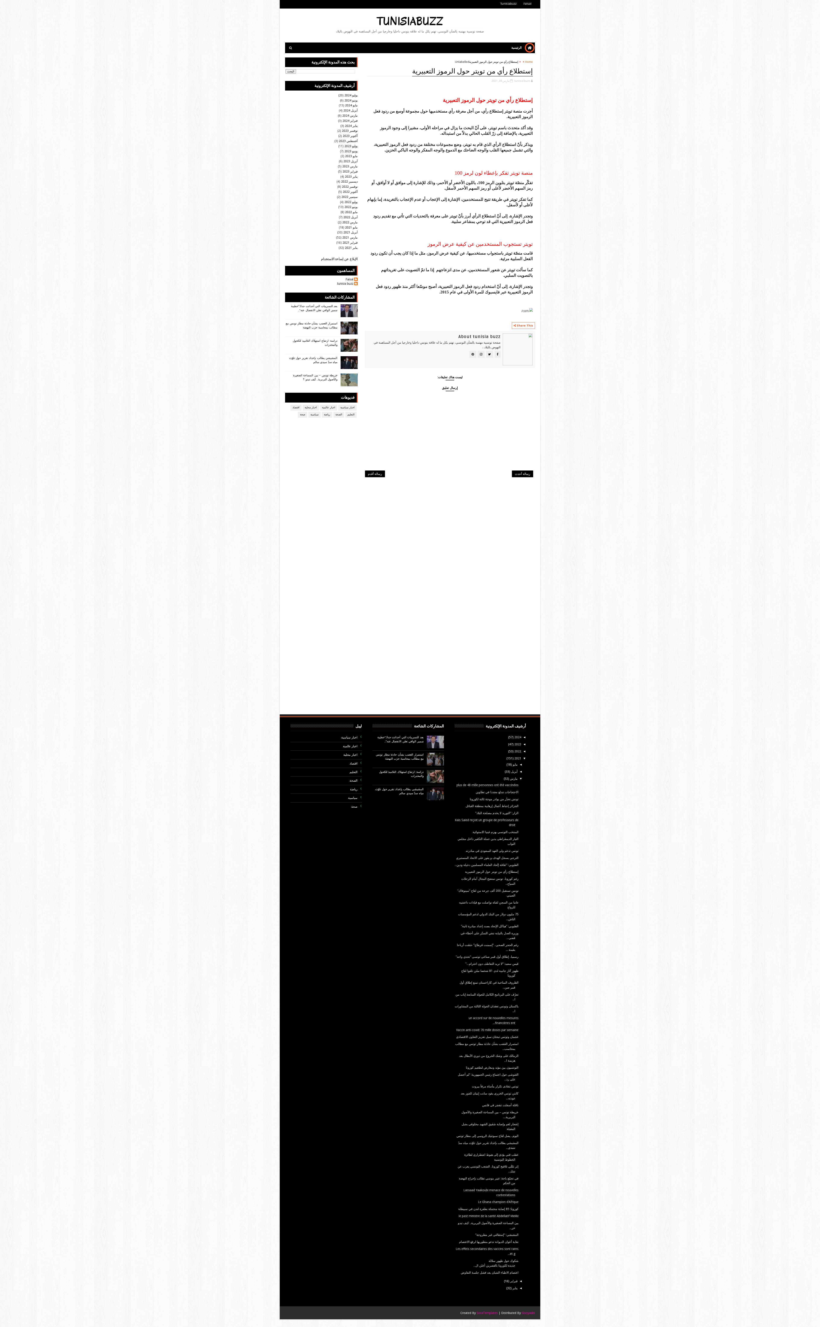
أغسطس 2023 (348, 141)
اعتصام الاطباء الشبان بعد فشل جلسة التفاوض (489, 1272)
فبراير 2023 (350, 171)
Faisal (527, 4)
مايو (515, 764)
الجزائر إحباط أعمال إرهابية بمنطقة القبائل (492, 806)
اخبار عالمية (328, 407)
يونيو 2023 (351, 151)
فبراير (513, 1281)
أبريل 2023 (350, 161)
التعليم (350, 414)
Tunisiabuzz (508, 4)
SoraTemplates (487, 1313)
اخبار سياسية (347, 407)
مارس (513, 778)
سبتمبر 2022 (349, 197)
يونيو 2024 (351, 100)
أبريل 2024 (350, 110)
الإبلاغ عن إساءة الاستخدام (339, 259)
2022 (517, 751)
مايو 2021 (351, 227)
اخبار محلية (311, 407)
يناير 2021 (351, 248)
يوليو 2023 (351, 146)
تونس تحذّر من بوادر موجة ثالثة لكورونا (494, 799)
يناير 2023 (351, 176)
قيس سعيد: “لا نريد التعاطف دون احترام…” (492, 964)
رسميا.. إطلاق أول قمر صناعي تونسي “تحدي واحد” (487, 957)
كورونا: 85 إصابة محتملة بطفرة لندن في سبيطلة (488, 1209)
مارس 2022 (350, 222)
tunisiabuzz (410, 21)
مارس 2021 (350, 237)
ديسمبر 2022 (349, 181)
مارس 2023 (350, 166)
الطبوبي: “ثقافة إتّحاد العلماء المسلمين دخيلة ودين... (486, 865)
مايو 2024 (351, 105)
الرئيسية (516, 48)
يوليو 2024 (351, 95)
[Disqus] (450, 536)
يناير (515, 1288)
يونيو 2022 (351, 207)
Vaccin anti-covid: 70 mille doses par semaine (487, 1030)
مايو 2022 (351, 212)
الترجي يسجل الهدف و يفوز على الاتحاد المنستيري (487, 858)
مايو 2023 (351, 156)
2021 (517, 758)
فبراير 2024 (350, 121)
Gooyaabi (528, 1313)
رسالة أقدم (375, 474)
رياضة (327, 414)
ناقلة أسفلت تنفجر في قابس (500, 1105)
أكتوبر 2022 (350, 192)
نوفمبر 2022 (350, 187)
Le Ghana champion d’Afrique (498, 1202)
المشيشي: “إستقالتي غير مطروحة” (496, 1235)
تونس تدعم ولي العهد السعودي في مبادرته (492, 851)
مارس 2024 (350, 115)
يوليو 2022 (351, 202)
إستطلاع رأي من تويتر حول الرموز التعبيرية (491, 872)
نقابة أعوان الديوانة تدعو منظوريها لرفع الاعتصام (488, 1242)
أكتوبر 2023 (350, 136)
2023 (517, 744)
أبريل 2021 (350, 232)
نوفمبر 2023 (350, 131)
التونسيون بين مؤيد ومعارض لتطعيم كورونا (492, 1067)
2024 (517, 737)
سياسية (314, 414)
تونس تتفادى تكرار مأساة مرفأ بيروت (495, 1086)
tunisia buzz (345, 284)
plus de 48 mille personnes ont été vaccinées (487, 785)
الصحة (338, 414)
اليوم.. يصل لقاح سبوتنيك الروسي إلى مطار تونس (487, 1136)
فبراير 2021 (350, 242)
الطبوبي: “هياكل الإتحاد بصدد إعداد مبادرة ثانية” (489, 926)
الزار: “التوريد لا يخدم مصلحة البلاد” (496, 813)
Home (529, 62)
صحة (302, 414)
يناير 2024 (351, 126)
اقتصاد (296, 407)
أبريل (514, 771)
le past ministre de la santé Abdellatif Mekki (488, 1216)
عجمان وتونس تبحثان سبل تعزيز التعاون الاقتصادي (487, 1037)
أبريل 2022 (350, 217)
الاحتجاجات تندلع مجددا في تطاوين (497, 792)
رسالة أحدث (522, 474)
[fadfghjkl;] (288, 4)
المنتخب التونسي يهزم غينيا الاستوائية (495, 832)
